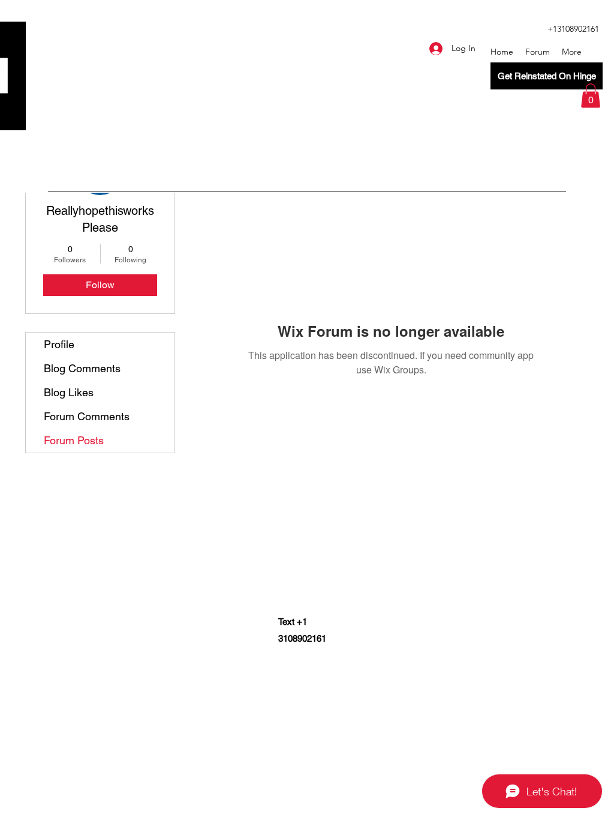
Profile (59, 344)
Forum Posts (74, 440)
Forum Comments (87, 416)
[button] (590, 95)
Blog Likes (69, 392)
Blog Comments (82, 368)
